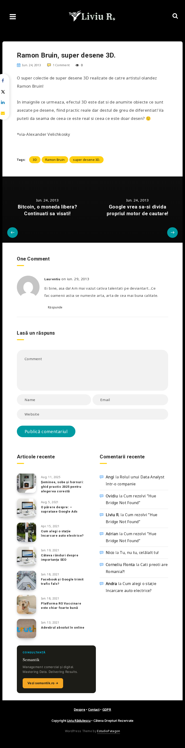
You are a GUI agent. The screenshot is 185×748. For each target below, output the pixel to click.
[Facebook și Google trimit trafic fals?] (26, 580)
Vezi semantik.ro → (42, 683)
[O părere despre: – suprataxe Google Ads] (26, 508)
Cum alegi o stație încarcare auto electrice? (62, 533)
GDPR (106, 709)
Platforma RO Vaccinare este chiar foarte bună (61, 606)
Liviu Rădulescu (79, 720)
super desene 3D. (86, 159)
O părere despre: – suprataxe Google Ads (59, 509)
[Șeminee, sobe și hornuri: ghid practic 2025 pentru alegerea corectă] (26, 483)
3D (35, 159)
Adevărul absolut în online (63, 627)
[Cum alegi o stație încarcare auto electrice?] (26, 532)
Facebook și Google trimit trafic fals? (62, 582)
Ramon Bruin (55, 159)
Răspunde (55, 307)
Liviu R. (112, 514)
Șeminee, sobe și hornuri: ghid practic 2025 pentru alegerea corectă (62, 486)
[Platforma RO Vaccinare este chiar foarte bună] (26, 604)
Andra (111, 583)
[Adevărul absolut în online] (26, 628)
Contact (93, 709)
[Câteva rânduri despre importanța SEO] (26, 556)
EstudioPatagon (108, 731)
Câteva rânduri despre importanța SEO (60, 557)
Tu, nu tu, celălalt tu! (139, 552)
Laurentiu (52, 279)
